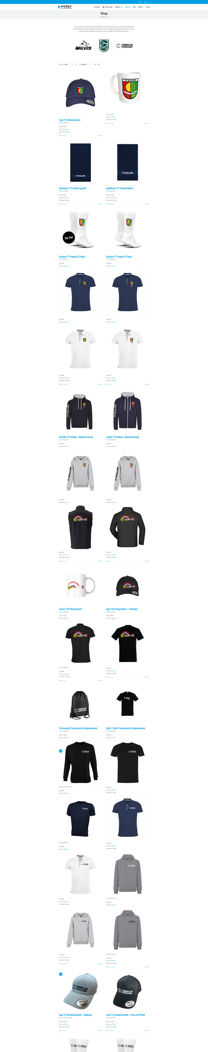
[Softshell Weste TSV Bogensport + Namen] (80, 527)
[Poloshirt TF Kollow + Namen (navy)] (127, 292)
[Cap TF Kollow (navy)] (80, 94)
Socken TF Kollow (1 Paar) (119, 256)
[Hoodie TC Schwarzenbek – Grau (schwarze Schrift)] (127, 930)
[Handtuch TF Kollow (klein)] (127, 162)
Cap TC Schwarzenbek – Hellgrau (75, 1014)
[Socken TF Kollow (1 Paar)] (127, 230)
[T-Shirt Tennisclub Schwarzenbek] (127, 762)
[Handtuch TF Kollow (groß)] (80, 162)
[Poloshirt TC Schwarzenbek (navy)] (127, 818)
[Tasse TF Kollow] (127, 87)
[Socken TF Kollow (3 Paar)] (80, 230)
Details (100, 135)
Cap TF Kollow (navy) (69, 119)
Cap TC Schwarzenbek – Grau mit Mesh (125, 1014)
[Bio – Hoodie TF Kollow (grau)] (80, 473)
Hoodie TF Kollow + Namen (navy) (76, 437)
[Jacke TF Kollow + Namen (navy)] (127, 411)
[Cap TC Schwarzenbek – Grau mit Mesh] (127, 991)
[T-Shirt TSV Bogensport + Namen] (127, 643)
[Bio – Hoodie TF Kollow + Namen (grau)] (127, 473)
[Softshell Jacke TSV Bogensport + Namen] (127, 527)
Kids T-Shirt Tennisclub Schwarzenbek (125, 728)
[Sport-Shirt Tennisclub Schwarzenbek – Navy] (80, 818)
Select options (110, 384)
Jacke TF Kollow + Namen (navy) (122, 437)
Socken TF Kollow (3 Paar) (72, 256)
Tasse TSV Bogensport (70, 609)
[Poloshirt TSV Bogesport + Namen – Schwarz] (80, 643)
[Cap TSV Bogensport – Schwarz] (127, 585)
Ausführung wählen (64, 384)
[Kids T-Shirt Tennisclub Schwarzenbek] (127, 704)
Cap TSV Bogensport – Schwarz (122, 609)
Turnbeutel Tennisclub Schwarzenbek (78, 728)
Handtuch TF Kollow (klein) (119, 188)
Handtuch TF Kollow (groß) (72, 188)
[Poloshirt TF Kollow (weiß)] (80, 348)
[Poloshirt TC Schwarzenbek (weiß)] (80, 874)
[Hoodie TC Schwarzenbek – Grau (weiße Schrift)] (127, 874)
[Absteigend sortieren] (76, 64)
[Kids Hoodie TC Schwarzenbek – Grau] (80, 930)
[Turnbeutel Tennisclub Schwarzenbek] (80, 704)
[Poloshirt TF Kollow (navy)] (80, 292)
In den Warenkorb (63, 135)
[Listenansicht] (98, 64)
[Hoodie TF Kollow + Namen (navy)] (80, 411)
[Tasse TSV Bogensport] (80, 585)
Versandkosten (65, 129)
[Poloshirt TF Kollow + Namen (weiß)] (127, 348)
